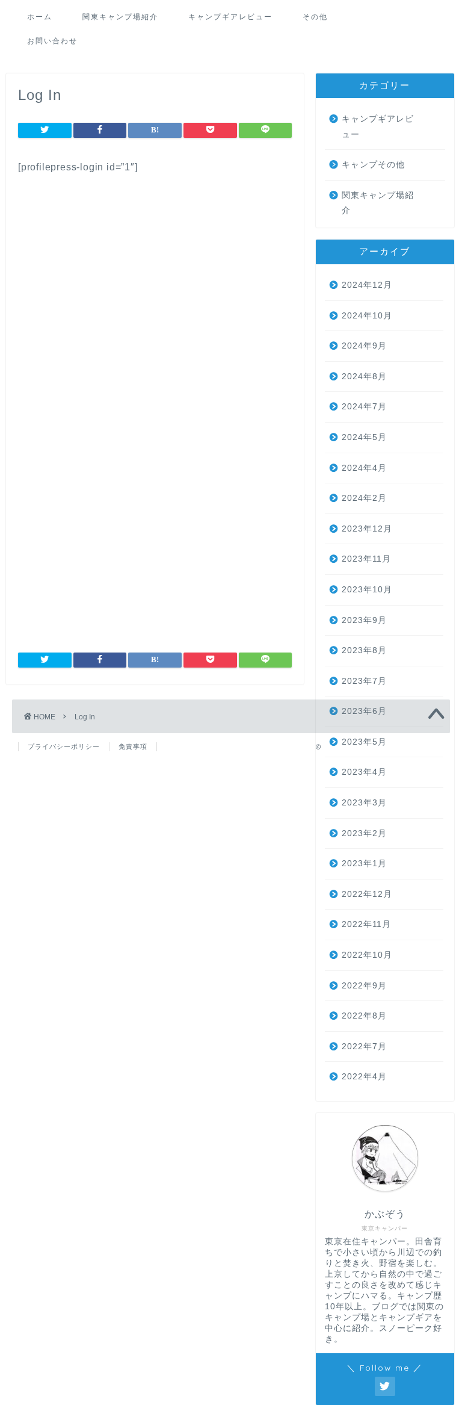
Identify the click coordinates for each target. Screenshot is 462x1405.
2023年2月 (364, 833)
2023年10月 (367, 589)
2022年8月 (364, 1015)
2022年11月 (366, 924)
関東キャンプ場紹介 (120, 16)
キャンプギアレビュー (230, 16)
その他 (315, 16)
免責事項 (133, 746)
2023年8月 (364, 650)
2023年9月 (364, 620)
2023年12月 (367, 528)
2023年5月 (364, 741)
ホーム (39, 16)
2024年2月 (364, 498)
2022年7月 (364, 1046)
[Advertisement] (155, 298)
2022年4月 (364, 1076)
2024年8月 (364, 376)
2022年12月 (367, 894)
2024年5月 (364, 437)
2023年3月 (364, 802)
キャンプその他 (373, 164)
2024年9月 (364, 345)
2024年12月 (367, 285)
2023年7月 (364, 681)
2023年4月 (364, 772)
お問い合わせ (52, 40)
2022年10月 (367, 955)
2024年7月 (364, 406)
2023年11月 (366, 558)
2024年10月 (367, 315)
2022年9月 (364, 985)
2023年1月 (364, 863)
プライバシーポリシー (64, 746)
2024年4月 (364, 468)
